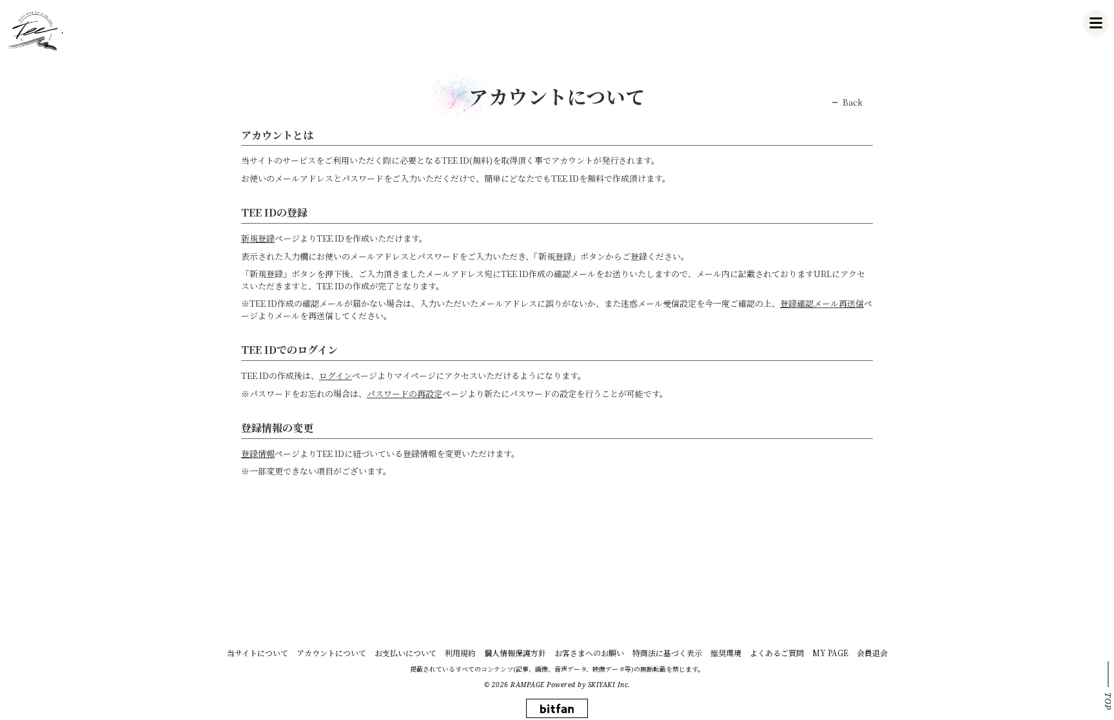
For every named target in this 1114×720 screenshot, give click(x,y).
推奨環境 (725, 652)
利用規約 (460, 652)
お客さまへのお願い (589, 652)
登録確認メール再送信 (822, 303)
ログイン (335, 375)
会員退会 (872, 652)
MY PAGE (830, 652)
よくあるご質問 (777, 652)
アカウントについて (331, 652)
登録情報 (258, 453)
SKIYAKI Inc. (609, 684)
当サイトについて (257, 652)
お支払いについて (405, 652)
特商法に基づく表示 (667, 652)
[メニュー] (1096, 23)
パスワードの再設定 (404, 393)
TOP (1108, 701)
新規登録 (258, 238)
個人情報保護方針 (515, 652)
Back (853, 102)
